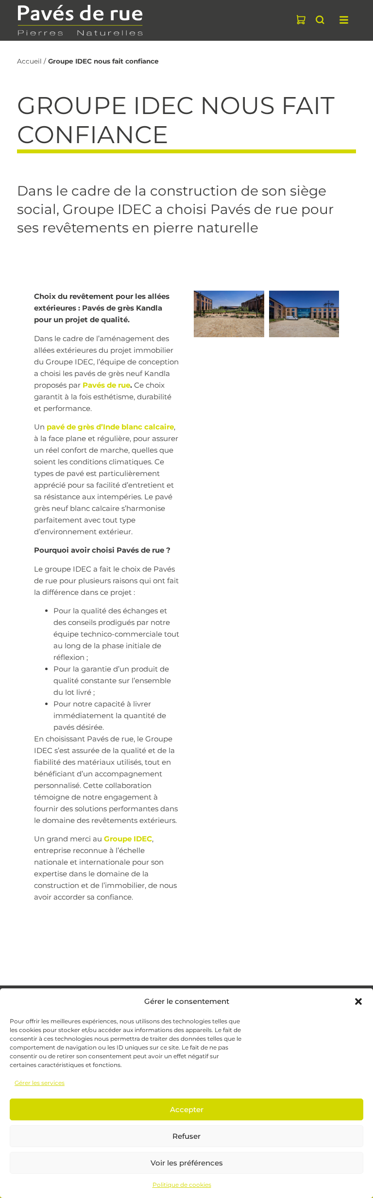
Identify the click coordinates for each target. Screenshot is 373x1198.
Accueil (29, 61)
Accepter (186, 1109)
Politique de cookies (182, 1184)
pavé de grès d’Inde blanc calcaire (110, 426)
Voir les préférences (187, 1162)
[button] (358, 1001)
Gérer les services (40, 1082)
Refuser (186, 1136)
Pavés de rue (106, 385)
